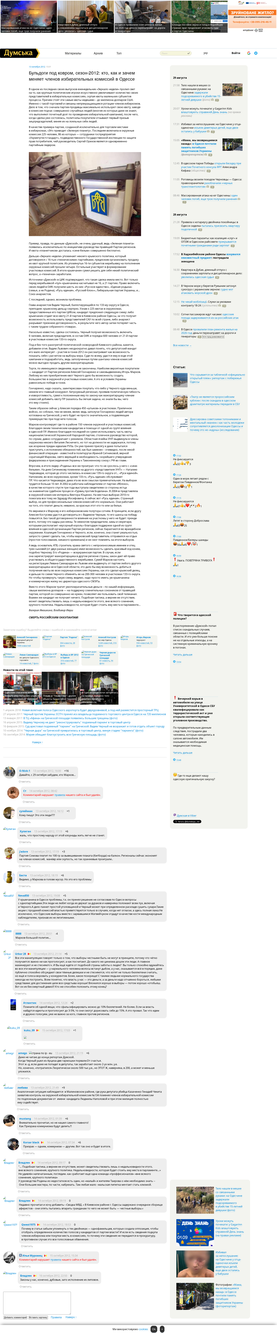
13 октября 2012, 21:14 (47, 954)
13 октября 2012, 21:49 (45, 1087)
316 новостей (67, 660)
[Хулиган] (9, 829)
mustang (25, 1118)
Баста (23, 875)
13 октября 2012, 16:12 (49, 811)
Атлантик (29, 1003)
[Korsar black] (13, 1149)
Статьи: (179, 367)
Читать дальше (182, 654)
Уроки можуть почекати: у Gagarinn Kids (206, 108)
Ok (154, 1329)
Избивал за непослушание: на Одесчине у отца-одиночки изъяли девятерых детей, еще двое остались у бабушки (228, 1263)
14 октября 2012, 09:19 (52, 1200)
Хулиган (25, 831)
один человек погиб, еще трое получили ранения (209, 197)
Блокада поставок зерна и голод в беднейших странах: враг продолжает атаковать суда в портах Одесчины (197, 28)
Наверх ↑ (37, 742)
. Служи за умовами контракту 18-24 (206, 303)
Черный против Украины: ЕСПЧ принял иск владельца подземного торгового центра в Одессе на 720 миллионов (94, 714)
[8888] (7, 931)
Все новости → (182, 345)
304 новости (66, 643)
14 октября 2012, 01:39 (48, 1118)
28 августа (180, 214)
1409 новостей (24, 645)
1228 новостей (105, 643)
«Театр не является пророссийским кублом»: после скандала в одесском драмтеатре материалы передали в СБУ (215, 400)
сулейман (26, 811)
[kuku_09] (13, 1028)
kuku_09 (29, 1030)
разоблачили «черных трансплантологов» (206, 184)
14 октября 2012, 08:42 (43, 791)
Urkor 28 (20, 954)
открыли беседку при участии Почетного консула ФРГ (211, 165)
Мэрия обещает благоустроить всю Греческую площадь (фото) (66, 734)
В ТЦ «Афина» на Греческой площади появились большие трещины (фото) (70, 718)
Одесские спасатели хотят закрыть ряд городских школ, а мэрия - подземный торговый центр (21, 697)
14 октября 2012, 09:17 (51, 1162)
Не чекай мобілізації (194, 302)
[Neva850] (8, 895)
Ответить (25, 781)
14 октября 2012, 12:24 (53, 1003)
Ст (24, 791)
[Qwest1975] (10, 1225)
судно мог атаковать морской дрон (207, 291)
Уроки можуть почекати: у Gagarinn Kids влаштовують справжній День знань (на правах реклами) (230, 1228)
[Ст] (13, 798)
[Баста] (9, 882)
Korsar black (31, 1142)
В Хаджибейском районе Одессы (204, 254)
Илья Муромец (32, 1255)
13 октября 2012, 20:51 (38, 933)
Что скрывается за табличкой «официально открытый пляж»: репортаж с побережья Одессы (217, 378)
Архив (98, 53)
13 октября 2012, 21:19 (69, 1053)
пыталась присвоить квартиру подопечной (210, 227)
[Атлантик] (13, 1010)
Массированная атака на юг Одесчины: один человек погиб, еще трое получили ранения (26, 29)
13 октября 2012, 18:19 (44, 875)
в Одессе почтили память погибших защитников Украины (198, 147)
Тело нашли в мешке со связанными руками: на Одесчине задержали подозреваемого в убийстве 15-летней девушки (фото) (229, 1199)
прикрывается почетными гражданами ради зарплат (208, 243)
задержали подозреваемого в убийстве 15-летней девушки (201, 96)
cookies (143, 1329)
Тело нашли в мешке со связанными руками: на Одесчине (196, 89)
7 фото (35, 663)
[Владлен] (8, 1163)
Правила (56, 1317)
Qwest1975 (28, 1224)
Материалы (73, 53)
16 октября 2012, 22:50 (53, 1275)
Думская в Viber (187, 815)
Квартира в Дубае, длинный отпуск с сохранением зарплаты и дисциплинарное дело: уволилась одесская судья (83, 28)
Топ (119, 53)
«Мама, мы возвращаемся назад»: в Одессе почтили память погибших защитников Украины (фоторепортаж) (229, 1295)
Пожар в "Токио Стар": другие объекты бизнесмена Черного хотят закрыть (59, 699)
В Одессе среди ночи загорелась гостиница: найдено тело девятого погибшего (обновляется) (99, 697)
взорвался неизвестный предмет (210, 256)
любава (22, 1087)
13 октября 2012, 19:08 (46, 895)
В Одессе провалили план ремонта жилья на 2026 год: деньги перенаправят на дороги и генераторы (140, 28)
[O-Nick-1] (9, 777)
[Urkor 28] (7, 957)
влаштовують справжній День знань (204, 112)
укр (206, 53)
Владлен (24, 1162)
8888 (18, 933)
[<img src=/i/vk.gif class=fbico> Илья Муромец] (9, 1262)
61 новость (105, 660)
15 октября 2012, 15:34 (64, 1255)
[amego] (8, 1053)
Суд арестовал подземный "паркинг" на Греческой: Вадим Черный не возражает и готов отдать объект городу (94, 726)
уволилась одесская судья (197, 277)
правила (60, 795)
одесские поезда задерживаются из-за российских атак (210, 316)
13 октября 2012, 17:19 (48, 831)
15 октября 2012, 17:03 (56, 1030)
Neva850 (23, 895)
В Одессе (187, 329)
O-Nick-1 (24, 771)
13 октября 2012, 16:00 (47, 771)
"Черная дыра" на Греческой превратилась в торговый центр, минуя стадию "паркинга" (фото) (83, 730)
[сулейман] (9, 818)
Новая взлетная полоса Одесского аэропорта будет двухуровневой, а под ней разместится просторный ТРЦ (90, 710)
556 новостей (142, 643)
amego (22, 1053)
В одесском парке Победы (197, 163)
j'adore (23, 851)
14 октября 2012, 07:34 (61, 1142)
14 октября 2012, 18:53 (57, 1224)
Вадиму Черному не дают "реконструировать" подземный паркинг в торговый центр (76, 722)
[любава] (8, 1088)
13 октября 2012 (37, 66)
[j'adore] (9, 858)
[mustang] (9, 1125)
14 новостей (25, 663)
